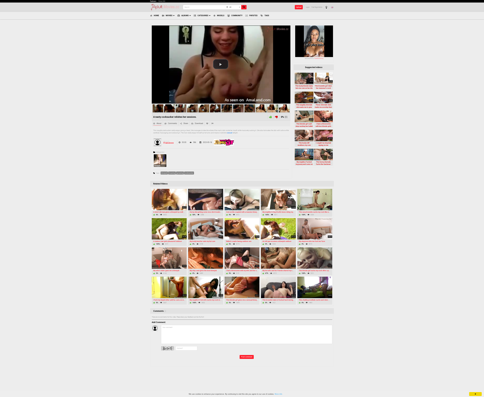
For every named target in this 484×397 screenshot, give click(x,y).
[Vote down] (276, 117)
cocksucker (189, 173)
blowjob (164, 173)
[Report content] (212, 123)
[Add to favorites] (207, 123)
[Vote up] (270, 117)
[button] (220, 64)
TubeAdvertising (318, 58)
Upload (298, 7)
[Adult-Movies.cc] (166, 7)
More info (278, 394)
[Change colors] (326, 7)
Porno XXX (161, 1)
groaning (180, 173)
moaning (172, 173)
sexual (229, 133)
